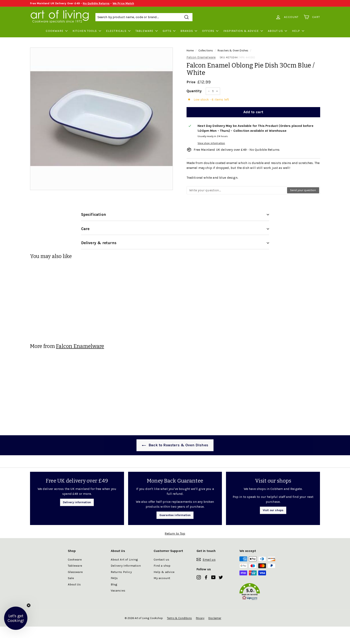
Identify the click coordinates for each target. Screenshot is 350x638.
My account (162, 578)
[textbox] (237, 190)
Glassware (75, 572)
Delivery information (77, 502)
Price (191, 82)
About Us (275, 31)
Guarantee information (175, 515)
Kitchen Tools (85, 31)
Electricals (116, 31)
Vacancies (118, 590)
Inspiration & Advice (241, 31)
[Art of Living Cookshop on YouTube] (213, 577)
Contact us (161, 559)
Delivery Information (126, 565)
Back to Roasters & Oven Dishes (178, 445)
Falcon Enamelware (201, 57)
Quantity (194, 91)
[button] (260, 592)
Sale (71, 578)
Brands (186, 31)
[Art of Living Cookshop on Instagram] (199, 577)
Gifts (167, 31)
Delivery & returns (98, 243)
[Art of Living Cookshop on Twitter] (221, 577)
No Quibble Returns (96, 3)
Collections (205, 50)
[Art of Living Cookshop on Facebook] (206, 577)
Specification (93, 214)
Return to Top (175, 533)
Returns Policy (121, 572)
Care (85, 229)
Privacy (200, 618)
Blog (114, 584)
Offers (208, 31)
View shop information (211, 143)
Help (296, 31)
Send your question (303, 190)
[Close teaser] (29, 605)
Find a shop (162, 565)
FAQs (114, 578)
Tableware (144, 31)
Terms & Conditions (179, 618)
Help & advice (164, 572)
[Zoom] (101, 119)
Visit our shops (273, 510)
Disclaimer (214, 618)
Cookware (55, 31)
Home (190, 50)
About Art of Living (124, 559)
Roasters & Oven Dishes (233, 50)
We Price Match (123, 3)
